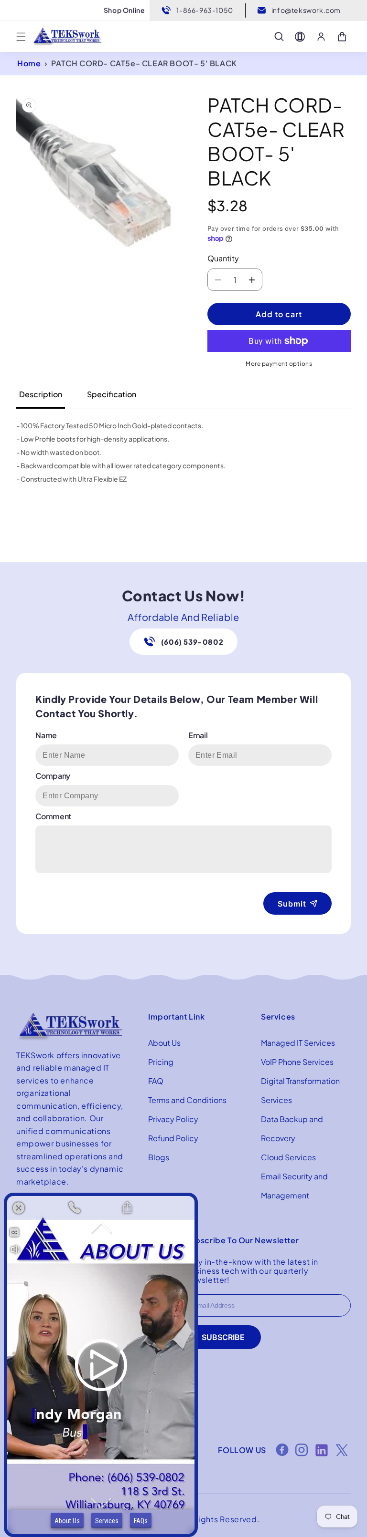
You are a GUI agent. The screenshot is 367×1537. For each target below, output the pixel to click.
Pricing (160, 1062)
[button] (21, 36)
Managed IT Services (298, 1043)
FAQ (155, 1081)
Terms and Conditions (187, 1100)
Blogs (158, 1157)
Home (29, 63)
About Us (164, 1043)
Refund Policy (173, 1138)
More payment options (279, 363)
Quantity (223, 258)
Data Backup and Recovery (292, 1128)
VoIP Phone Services (297, 1062)
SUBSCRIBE (223, 1337)
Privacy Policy (173, 1119)
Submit (292, 903)
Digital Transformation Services (300, 1090)
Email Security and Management (294, 1185)
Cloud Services (288, 1157)
